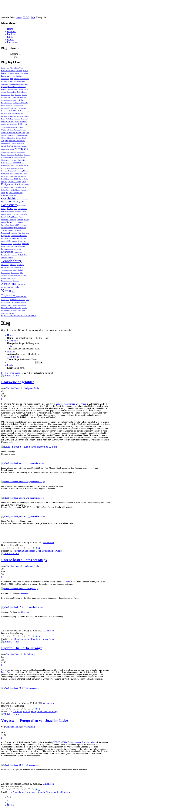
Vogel (11, 217)
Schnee (3, 68)
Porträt (14, 238)
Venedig (4, 121)
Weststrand (4, 138)
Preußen (9, 244)
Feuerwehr (9, 163)
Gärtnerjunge (10, 89)
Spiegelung (13, 124)
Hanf (11, 157)
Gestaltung (19, 171)
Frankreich (10, 287)
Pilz (2, 168)
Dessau (23, 184)
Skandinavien (6, 71)
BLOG (26, 17)
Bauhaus (14, 302)
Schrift (17, 184)
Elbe (21, 79)
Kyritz (21, 73)
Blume (26, 220)
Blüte (11, 79)
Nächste (11, 805)
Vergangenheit (8, 140)
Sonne (26, 116)
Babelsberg (5, 76)
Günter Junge (19, 192)
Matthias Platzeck (15, 190)
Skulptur (18, 308)
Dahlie (6, 238)
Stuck (26, 119)
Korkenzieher (21, 152)
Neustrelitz (16, 281)
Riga (23, 310)
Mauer (24, 181)
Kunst (10, 208)
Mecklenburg (5, 160)
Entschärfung (5, 179)
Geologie (20, 255)
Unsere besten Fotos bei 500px (24, 560)
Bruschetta (20, 219)
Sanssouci (14, 255)
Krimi (10, 127)
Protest (21, 217)
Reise (15, 179)
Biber (21, 273)
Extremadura (11, 92)
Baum (3, 246)
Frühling (21, 100)
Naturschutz (4, 313)
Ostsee (7, 302)
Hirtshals (4, 267)
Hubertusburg (21, 284)
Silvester (26, 79)
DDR (9, 201)
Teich (22, 267)
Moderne (20, 168)
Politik (3, 163)
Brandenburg (11, 261)
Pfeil (8, 236)
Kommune (17, 119)
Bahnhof (11, 275)
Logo (11, 119)
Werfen (21, 68)
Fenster (24, 209)
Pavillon (25, 103)
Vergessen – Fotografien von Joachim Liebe (34, 720)
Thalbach (4, 100)
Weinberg (19, 296)
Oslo (25, 255)
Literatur (24, 308)
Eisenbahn (23, 228)
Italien (13, 71)
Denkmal (4, 116)
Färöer (10, 87)
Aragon (24, 211)
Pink (10, 238)
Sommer (11, 171)
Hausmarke (24, 190)
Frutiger (16, 87)
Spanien (17, 228)
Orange (3, 209)
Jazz (6, 230)
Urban (20, 241)
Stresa (14, 100)
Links (10, 37)
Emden (15, 270)
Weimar (23, 305)
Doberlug (24, 97)
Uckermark (4, 108)
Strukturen (23, 225)
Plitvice (12, 68)
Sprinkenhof (5, 211)
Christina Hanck (13, 388)
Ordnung (3, 135)
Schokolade (18, 173)
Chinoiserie (14, 143)
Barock (3, 119)
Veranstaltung (22, 160)
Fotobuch (27, 155)
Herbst (16, 162)
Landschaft (9, 205)
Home (18, 17)
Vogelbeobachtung (6, 270)
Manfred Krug (22, 176)
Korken (3, 190)
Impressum (12, 42)
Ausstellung (8, 284)
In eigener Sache (31, 388)
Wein (15, 246)
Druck (24, 92)
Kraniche (16, 105)
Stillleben (22, 124)
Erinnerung (7, 251)
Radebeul (17, 84)
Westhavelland (5, 228)
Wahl (19, 305)
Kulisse (20, 111)
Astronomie (4, 84)
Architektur (21, 148)
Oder (27, 184)
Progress (14, 305)
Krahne (3, 89)
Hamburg (17, 132)
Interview (17, 211)
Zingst (18, 214)
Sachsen (10, 81)
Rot (2, 238)
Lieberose (4, 97)
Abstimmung (5, 265)
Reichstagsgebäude (19, 157)
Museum (24, 275)
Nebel (7, 68)
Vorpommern (20, 141)
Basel (25, 121)
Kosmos (9, 310)
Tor (7, 192)
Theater (26, 73)
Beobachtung (5, 149)
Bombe (12, 225)
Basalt (23, 132)
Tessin (19, 310)
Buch (19, 244)
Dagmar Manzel (22, 202)
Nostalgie (17, 130)
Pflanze (3, 155)
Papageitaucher (5, 255)
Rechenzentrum (21, 205)
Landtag (9, 100)
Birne (16, 111)
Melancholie (5, 308)
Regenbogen (20, 265)
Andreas (24, 593)
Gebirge (12, 165)
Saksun (3, 300)
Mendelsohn (5, 187)
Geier (7, 246)
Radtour (11, 211)
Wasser (26, 165)
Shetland (3, 92)
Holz (8, 267)
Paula (11, 179)
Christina (25, 612)
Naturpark (24, 146)
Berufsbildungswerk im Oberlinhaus (71, 404)
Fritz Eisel (4, 181)
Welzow (16, 300)
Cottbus (13, 97)
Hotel (7, 300)
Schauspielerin (5, 152)
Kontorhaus (23, 236)
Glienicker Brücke (7, 132)
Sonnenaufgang (5, 95)
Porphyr (12, 135)
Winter (10, 108)
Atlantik (17, 79)
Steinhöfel (7, 168)
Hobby (15, 244)
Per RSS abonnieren (10, 373)
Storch (21, 165)
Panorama (21, 108)
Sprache (10, 249)
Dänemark (12, 195)
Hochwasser (5, 173)
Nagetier (11, 84)
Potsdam (8, 295)
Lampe (20, 209)
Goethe (3, 192)
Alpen (12, 149)
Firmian (23, 187)
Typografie (19, 121)
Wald (8, 97)
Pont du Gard (10, 111)
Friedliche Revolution (14, 181)
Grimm (22, 116)
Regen (3, 105)
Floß (18, 302)
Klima (15, 202)
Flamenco (13, 152)
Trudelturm (18, 95)
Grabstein (4, 257)
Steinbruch (4, 127)
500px (3, 241)
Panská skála (17, 252)
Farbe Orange (7, 672)
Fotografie (5, 73)
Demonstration (5, 273)
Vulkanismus (5, 165)
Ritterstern (14, 168)
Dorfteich (4, 310)
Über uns (11, 31)
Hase (26, 84)
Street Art (12, 192)
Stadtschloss (11, 214)
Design (5, 184)
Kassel (19, 97)
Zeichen (18, 267)
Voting (15, 310)
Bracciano (14, 160)
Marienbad (14, 233)
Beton (21, 105)
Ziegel (17, 165)
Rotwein (4, 244)
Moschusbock (19, 155)
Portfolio (11, 34)
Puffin (8, 119)
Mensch (11, 187)
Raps (7, 190)
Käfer (12, 95)
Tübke (19, 233)
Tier (16, 89)
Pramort (11, 184)
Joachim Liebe (21, 238)
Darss (3, 176)
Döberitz (25, 171)
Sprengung (4, 87)
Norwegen (4, 275)
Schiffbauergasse (11, 176)
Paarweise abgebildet (17, 382)
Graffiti (26, 179)
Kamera (25, 173)
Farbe (12, 173)
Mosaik (21, 163)
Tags (33, 17)
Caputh (12, 246)
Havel (21, 179)
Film (17, 225)
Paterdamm (4, 219)
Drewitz (15, 249)
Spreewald (19, 103)
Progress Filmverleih (14, 230)
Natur (6, 290)
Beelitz (3, 222)
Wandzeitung (10, 155)
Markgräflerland (17, 113)
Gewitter (12, 76)
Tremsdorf (22, 87)
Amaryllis (10, 257)
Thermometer (5, 79)
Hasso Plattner (15, 273)
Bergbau (15, 217)
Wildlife (25, 71)
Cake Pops (17, 146)
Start (24, 241)
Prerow (22, 84)
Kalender (25, 244)
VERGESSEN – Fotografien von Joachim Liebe (73, 742)
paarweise (17, 275)
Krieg (12, 228)
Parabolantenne (5, 143)
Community (23, 214)
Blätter (13, 267)
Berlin (19, 92)
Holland (3, 287)
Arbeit (12, 73)
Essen (23, 233)
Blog (22, 119)
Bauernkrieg (11, 138)
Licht (17, 287)
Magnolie (4, 103)
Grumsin (24, 135)
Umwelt (4, 81)
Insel (14, 103)
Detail (20, 270)
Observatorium (15, 236)
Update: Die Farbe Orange (21, 648)
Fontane (3, 278)
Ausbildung (13, 116)
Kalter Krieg (14, 278)
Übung (26, 111)
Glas (8, 146)
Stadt (12, 300)
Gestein (20, 89)
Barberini (4, 249)
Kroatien (24, 95)
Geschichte (8, 198)
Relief (24, 138)
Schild (19, 199)
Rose (15, 209)
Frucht (8, 278)
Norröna (18, 187)
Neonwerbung (5, 225)
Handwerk (19, 71)
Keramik (14, 127)
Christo (20, 127)
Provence (4, 171)
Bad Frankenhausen (19, 81)
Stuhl (2, 230)
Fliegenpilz (21, 246)
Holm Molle (5, 217)
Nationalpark (5, 233)
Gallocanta (13, 265)
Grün (27, 132)
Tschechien (9, 105)
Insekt (17, 68)
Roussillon (20, 222)
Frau (25, 296)
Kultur (15, 108)
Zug (20, 249)
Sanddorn (18, 76)
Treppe (17, 73)
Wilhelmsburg (5, 157)
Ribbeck (9, 103)
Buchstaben (11, 222)
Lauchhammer (5, 124)
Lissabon (14, 241)
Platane (12, 308)
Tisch (12, 130)
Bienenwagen (12, 219)
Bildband (23, 130)
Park (13, 292)
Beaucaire (22, 300)
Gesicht (3, 214)
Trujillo (9, 305)
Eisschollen (4, 195)
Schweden (19, 135)
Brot (8, 135)
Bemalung (10, 121)
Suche (39, 362)
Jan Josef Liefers (6, 113)
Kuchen (26, 89)
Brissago (11, 313)
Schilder (8, 241)
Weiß (11, 146)
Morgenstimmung (6, 281)
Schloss (18, 138)
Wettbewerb (5, 130)
